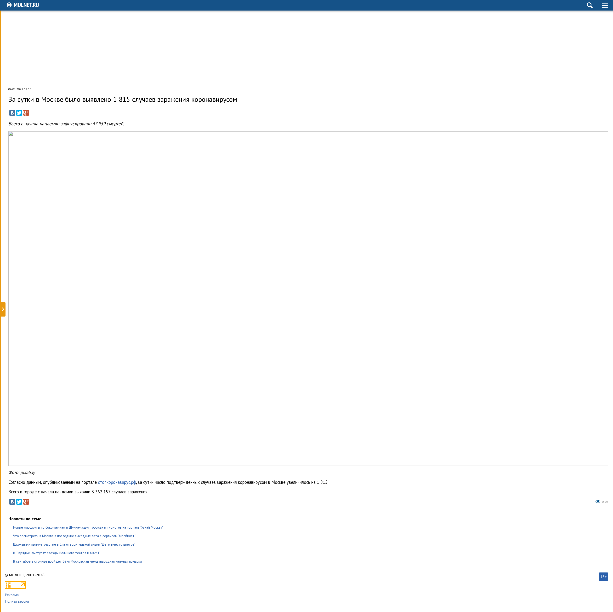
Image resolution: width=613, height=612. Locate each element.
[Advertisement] (306, 48)
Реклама (12, 594)
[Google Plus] (26, 113)
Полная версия (17, 601)
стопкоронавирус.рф (117, 482)
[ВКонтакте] (12, 113)
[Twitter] (19, 113)
